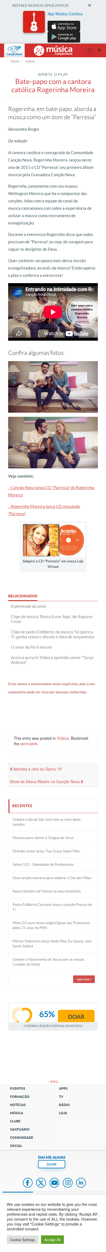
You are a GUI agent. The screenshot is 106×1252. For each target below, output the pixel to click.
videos (30, 61)
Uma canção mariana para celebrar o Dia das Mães (52, 878)
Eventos (17, 1088)
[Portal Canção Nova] (14, 50)
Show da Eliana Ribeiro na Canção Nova (45, 781)
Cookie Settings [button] (22, 1239)
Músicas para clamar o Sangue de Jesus (43, 838)
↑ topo (53, 1081)
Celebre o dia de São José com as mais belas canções (47, 821)
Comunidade (21, 1137)
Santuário (20, 1129)
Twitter (41, 1183)
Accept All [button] (52, 1239)
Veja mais (84, 979)
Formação (20, 1096)
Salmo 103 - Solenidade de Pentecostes (43, 864)
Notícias (18, 1105)
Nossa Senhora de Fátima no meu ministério (47, 891)
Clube (15, 1121)
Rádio (64, 1105)
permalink (28, 743)
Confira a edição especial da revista (53, 1026)
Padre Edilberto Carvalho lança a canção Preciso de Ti (52, 907)
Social (16, 1146)
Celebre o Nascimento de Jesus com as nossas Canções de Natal (48, 961)
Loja (63, 1113)
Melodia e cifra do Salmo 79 (37, 769)
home (15, 61)
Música (16, 1113)
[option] (53, 26)
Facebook (27, 1183)
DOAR (52, 1164)
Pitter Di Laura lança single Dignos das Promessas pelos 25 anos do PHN (51, 925)
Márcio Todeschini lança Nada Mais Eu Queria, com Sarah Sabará (52, 943)
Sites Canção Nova (99, 50)
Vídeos (63, 738)
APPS (63, 1088)
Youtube (54, 1183)
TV (61, 1096)
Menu (90, 50)
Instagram (67, 1183)
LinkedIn (81, 1183)
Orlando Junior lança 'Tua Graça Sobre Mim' (46, 851)
